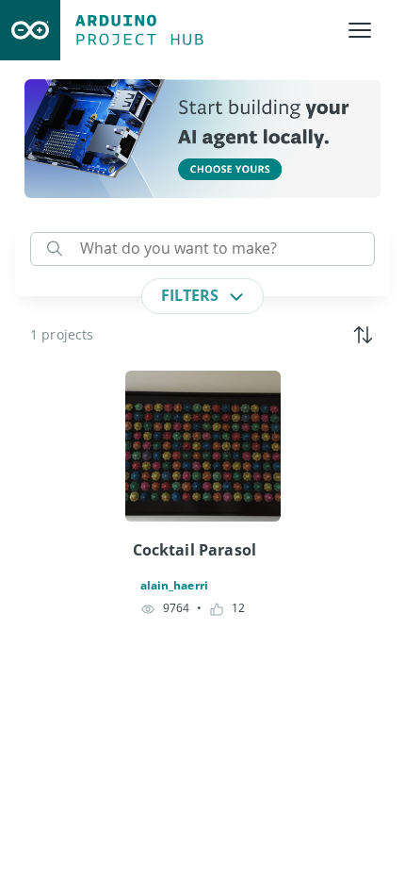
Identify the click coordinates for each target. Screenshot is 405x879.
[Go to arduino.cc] (30, 30)
